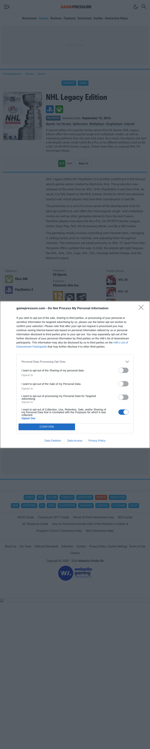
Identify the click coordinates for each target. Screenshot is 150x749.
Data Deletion (53, 440)
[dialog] (75, 374)
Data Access (74, 440)
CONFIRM (47, 426)
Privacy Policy (96, 440)
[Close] (142, 308)
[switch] (123, 370)
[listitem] (75, 362)
